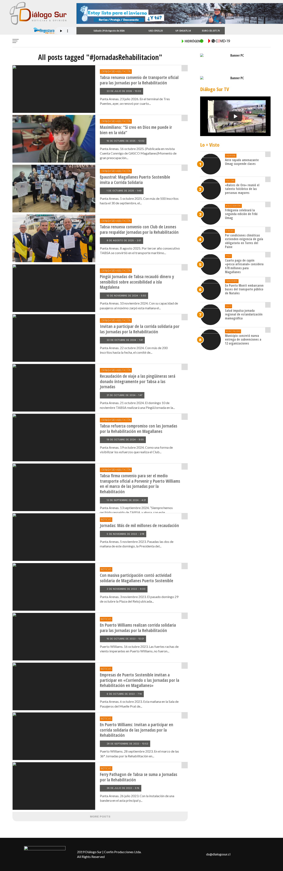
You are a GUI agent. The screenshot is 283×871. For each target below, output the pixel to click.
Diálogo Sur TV (214, 89)
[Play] (235, 116)
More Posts (100, 816)
